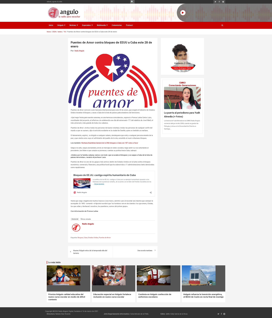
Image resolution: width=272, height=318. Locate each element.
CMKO (182, 82)
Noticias (72, 25)
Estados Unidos (93, 237)
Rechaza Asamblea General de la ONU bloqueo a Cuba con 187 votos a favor (109, 143)
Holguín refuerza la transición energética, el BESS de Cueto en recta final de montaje (203, 295)
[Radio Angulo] (76, 225)
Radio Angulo (79, 51)
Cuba (85, 237)
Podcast (129, 25)
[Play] (183, 12)
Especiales (86, 25)
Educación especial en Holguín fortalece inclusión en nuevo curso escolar (112, 295)
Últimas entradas (86, 219)
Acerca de (75, 219)
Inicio (51, 25)
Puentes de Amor (105, 237)
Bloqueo (80, 237)
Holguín (60, 25)
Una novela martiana (144, 251)
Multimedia (101, 25)
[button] (168, 56)
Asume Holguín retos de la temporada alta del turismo (90, 252)
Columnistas (117, 25)
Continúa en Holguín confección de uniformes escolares (154, 295)
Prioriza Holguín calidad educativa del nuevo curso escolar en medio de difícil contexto (66, 297)
